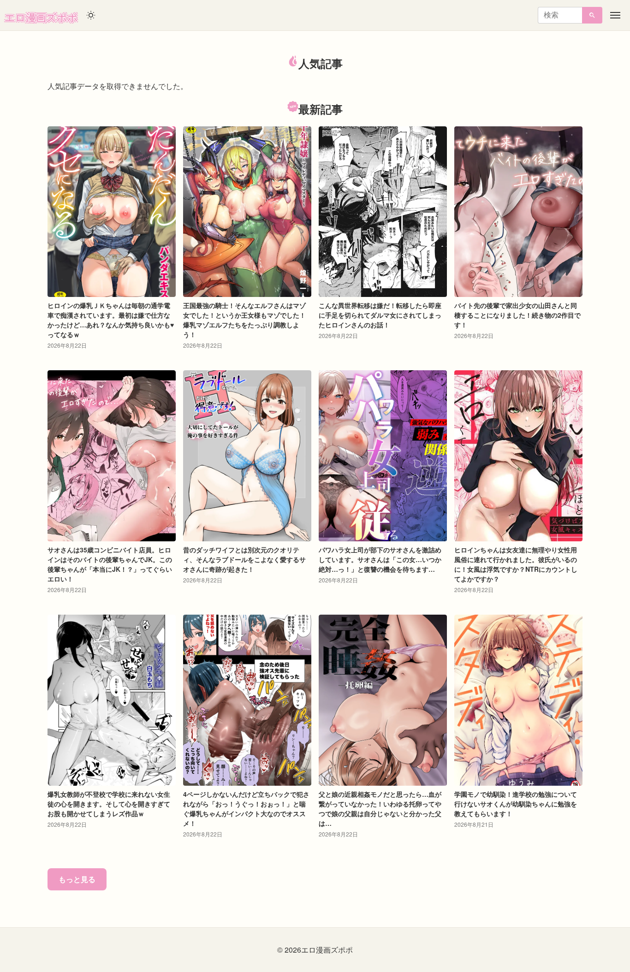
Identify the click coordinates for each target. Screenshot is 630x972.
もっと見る (77, 879)
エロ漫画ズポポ (41, 17)
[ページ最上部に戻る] (574, 920)
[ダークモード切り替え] (91, 15)
